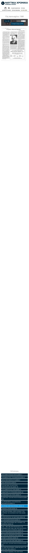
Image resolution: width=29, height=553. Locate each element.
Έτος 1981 (7, 21)
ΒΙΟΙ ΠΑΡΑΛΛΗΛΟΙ (9, 482)
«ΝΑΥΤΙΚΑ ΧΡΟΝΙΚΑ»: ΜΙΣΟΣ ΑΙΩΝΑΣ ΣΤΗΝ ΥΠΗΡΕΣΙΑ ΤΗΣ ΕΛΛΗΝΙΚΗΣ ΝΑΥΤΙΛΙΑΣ (13, 513)
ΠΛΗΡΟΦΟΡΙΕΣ (15, 8)
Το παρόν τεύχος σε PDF (17, 23)
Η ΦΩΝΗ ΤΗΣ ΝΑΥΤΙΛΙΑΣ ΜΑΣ (12, 540)
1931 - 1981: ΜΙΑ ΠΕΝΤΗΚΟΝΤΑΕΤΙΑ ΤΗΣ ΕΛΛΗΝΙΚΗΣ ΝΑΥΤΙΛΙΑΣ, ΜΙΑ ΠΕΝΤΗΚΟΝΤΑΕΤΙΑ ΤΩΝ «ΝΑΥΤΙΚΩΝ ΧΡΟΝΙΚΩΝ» (14, 528)
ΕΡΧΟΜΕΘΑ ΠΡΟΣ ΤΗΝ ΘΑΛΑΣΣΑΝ (13, 477)
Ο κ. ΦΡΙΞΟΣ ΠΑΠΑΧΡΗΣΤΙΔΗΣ (12, 535)
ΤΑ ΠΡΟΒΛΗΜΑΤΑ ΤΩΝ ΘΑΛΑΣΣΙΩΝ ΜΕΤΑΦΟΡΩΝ (11, 502)
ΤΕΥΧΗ (23, 8)
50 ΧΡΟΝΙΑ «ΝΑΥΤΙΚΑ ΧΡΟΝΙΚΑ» (13, 506)
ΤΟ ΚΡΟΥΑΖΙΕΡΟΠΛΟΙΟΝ (11, 520)
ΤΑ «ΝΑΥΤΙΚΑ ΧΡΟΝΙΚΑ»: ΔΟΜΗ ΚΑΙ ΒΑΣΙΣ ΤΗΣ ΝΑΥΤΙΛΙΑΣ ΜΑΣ (14, 548)
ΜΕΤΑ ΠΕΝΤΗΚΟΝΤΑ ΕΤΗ (11, 480)
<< (14, 21)
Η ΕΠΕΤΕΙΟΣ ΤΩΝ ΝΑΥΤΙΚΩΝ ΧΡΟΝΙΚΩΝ (14, 498)
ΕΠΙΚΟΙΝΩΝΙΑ (16, 10)
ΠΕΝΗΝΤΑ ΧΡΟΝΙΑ (9, 508)
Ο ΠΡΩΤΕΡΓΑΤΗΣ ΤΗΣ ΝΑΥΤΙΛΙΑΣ (13, 517)
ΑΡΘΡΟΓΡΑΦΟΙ (6, 10)
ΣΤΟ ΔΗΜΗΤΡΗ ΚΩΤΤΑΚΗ (11, 489)
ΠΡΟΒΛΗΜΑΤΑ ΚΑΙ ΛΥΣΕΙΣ (11, 495)
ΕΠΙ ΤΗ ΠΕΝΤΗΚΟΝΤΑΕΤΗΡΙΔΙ (12, 532)
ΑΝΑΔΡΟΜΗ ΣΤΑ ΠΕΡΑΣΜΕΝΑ (12, 492)
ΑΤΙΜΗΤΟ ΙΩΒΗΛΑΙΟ (10, 538)
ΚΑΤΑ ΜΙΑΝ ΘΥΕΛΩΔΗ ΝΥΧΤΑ (12, 474)
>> (7, 23)
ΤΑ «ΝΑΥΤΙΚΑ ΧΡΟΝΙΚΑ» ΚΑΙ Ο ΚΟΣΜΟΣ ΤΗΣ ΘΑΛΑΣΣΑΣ (13, 523)
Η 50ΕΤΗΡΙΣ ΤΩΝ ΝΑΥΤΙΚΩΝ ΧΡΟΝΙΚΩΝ (14, 543)
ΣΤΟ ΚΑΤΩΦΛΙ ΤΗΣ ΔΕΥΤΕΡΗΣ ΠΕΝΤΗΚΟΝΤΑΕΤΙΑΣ (10, 486)
